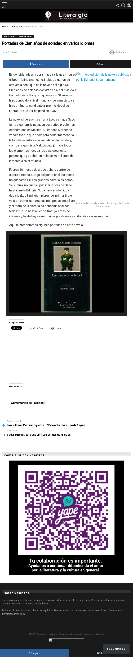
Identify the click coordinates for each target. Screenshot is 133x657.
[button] (58, 303)
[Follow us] (117, 5)
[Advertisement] (103, 176)
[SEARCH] (123, 5)
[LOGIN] (129, 5)
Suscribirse (116, 649)
